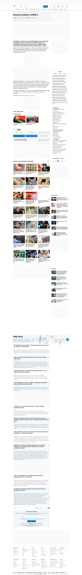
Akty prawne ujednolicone (35, 565)
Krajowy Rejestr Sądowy (57, 137)
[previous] (36, 508)
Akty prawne (34, 559)
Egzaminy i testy (24, 564)
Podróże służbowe (53, 564)
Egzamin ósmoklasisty (25, 567)
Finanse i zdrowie (43, 555)
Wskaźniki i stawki (53, 559)
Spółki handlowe (55, 132)
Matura (23, 566)
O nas (14, 572)
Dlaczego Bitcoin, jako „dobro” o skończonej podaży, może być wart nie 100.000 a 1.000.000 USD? (59, 76)
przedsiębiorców (29, 90)
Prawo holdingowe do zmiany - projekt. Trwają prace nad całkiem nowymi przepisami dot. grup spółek (58, 84)
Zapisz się (31, 521)
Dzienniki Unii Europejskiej (36, 564)
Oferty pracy (61, 567)
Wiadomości (61, 549)
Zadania (14, 563)
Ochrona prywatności (20, 572)
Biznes (27, 9)
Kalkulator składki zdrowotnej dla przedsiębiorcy (58, 110)
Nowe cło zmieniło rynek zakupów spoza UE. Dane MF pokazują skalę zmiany (59, 78)
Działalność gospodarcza (57, 131)
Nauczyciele (24, 563)
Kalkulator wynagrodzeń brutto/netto (59, 113)
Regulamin (40, 572)
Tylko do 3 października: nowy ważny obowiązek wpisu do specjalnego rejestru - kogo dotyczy (59, 98)
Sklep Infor (33, 555)
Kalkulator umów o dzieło (57, 116)
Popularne (55, 73)
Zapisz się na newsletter (45, 132)
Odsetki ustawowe (53, 565)
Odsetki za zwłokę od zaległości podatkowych (58, 142)
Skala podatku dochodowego (54, 566)
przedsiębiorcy (37, 82)
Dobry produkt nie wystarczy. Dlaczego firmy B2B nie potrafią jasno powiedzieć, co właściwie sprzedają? (59, 92)
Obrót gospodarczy (16, 551)
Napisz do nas (32, 132)
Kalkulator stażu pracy (44, 565)
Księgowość (18, 9)
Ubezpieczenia (24, 551)
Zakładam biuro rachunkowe (54, 549)
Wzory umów (61, 564)
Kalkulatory (56, 108)
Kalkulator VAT (55, 122)
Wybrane (64, 73)
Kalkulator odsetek (44, 564)
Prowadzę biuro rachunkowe (54, 550)
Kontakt (52, 572)
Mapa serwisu (62, 572)
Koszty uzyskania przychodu (57, 146)
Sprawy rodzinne (34, 549)
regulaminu (31, 518)
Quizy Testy (55, 153)
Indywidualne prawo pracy (26, 549)
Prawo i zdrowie (34, 556)
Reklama (57, 572)
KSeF (65, 9)
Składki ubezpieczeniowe (54, 563)
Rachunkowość (15, 550)
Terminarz (56, 158)
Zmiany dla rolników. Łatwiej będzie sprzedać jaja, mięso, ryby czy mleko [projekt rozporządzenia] (59, 81)
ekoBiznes (15, 341)
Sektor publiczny (32, 9)
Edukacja (60, 9)
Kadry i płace (15, 565)
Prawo (38, 9)
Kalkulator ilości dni (56, 126)
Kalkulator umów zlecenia (57, 115)
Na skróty (61, 559)
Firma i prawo (54, 195)
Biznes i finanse (43, 549)
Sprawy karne (34, 550)
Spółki (42, 550)
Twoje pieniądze (44, 9)
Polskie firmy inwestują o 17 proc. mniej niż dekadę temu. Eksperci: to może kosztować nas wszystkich (59, 100)
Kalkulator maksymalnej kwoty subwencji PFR (60, 124)
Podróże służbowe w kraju (57, 147)
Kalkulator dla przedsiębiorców (58, 112)
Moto (49, 9)
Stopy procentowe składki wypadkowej (59, 144)
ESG (32, 341)
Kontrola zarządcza (56, 135)
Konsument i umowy (35, 551)
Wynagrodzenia (24, 550)
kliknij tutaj (36, 525)
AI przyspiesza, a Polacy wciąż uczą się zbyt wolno (59, 103)
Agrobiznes (41, 340)
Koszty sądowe (55, 134)
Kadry (23, 9)
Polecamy (53, 268)
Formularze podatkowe (63, 565)
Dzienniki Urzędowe (35, 563)
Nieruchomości (54, 9)
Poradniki (19, 341)
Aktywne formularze (58, 130)
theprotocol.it (61, 566)
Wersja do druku (20, 132)
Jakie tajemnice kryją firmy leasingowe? (26, 95)
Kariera (45, 572)
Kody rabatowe (62, 563)
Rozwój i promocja (16, 564)
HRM (23, 555)
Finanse (61, 551)
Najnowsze (60, 73)
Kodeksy (33, 566)
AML (51, 555)
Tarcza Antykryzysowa (26, 341)
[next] (49, 508)
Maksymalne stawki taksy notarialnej (59, 150)
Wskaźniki (56, 139)
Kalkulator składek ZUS (57, 120)
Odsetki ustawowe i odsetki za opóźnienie (60, 140)
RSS (48, 572)
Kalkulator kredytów (56, 119)
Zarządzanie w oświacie (26, 565)
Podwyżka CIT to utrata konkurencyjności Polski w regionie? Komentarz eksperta (59, 87)
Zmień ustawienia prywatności (31, 572)
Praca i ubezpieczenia (27, 340)
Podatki (36, 340)
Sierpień (62, 158)
